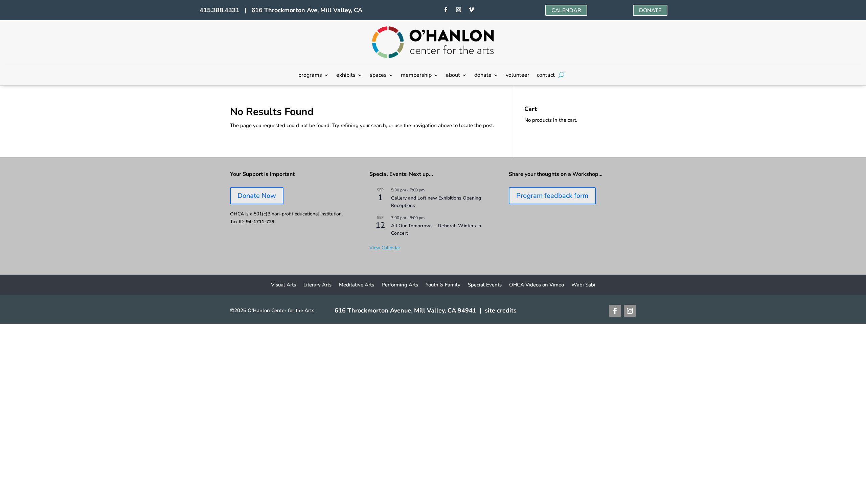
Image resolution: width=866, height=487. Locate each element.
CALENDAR (566, 10)
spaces (378, 76)
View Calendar (384, 248)
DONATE (650, 10)
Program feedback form (552, 195)
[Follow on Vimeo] (471, 10)
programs (310, 76)
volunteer (517, 76)
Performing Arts (400, 285)
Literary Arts (317, 285)
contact (546, 76)
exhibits (346, 76)
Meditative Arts (356, 285)
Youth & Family (443, 285)
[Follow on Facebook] (445, 10)
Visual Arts (283, 285)
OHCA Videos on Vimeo (536, 285)
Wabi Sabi (583, 285)
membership (416, 76)
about (453, 76)
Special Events (485, 285)
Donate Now (256, 195)
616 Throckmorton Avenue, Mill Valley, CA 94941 (405, 310)
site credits (501, 310)
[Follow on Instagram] (458, 10)
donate (483, 76)
